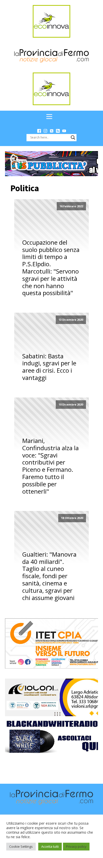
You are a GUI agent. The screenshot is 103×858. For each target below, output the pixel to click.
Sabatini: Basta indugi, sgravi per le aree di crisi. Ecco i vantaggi (49, 367)
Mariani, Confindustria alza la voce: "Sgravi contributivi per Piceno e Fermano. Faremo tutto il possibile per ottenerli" (50, 466)
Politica (24, 188)
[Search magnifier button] (73, 137)
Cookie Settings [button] (21, 846)
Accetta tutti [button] (50, 846)
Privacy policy (76, 846)
